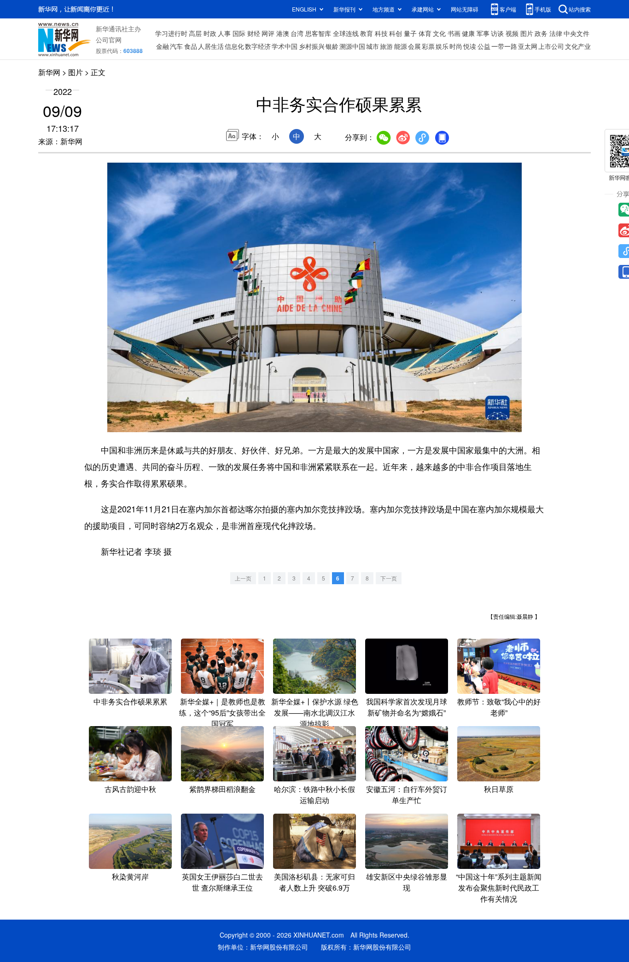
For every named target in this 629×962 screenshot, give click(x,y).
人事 (224, 33)
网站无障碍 (464, 9)
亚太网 (527, 46)
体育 (425, 33)
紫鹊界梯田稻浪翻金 (222, 789)
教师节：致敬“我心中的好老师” (499, 707)
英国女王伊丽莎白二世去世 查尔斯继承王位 (222, 882)
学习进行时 (171, 33)
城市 (372, 46)
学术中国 (284, 46)
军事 (483, 33)
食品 (190, 46)
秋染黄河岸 (130, 876)
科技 (381, 33)
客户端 (508, 9)
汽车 (176, 46)
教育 (366, 33)
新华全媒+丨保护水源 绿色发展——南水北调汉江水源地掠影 (314, 712)
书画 (454, 33)
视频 (512, 33)
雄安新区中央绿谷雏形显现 (406, 882)
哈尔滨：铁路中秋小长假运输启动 (314, 794)
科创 (395, 33)
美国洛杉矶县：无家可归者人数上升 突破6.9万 (314, 882)
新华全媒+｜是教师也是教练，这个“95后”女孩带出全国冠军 (222, 712)
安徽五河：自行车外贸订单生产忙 (406, 794)
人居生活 (211, 46)
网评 (268, 33)
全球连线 (346, 33)
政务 (541, 33)
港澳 (282, 33)
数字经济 (258, 46)
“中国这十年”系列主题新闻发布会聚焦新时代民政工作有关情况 (499, 887)
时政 (210, 33)
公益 (484, 46)
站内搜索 (580, 9)
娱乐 (442, 46)
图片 (526, 33)
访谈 (497, 33)
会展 (414, 46)
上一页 (243, 578)
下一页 (388, 578)
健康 (468, 33)
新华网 (49, 72)
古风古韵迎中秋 (130, 789)
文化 (439, 33)
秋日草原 (498, 789)
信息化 (234, 46)
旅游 (386, 46)
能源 (400, 46)
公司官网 (109, 39)
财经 (253, 33)
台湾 (297, 33)
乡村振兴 (312, 46)
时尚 (455, 46)
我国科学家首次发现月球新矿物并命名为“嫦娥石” (406, 707)
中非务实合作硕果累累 (130, 701)
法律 (555, 33)
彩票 (428, 46)
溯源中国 (352, 46)
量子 (410, 33)
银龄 (332, 46)
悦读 (469, 46)
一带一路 (504, 46)
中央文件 (576, 33)
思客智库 (318, 33)
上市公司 (551, 46)
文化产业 (578, 46)
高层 (195, 33)
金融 (162, 46)
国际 (239, 33)
